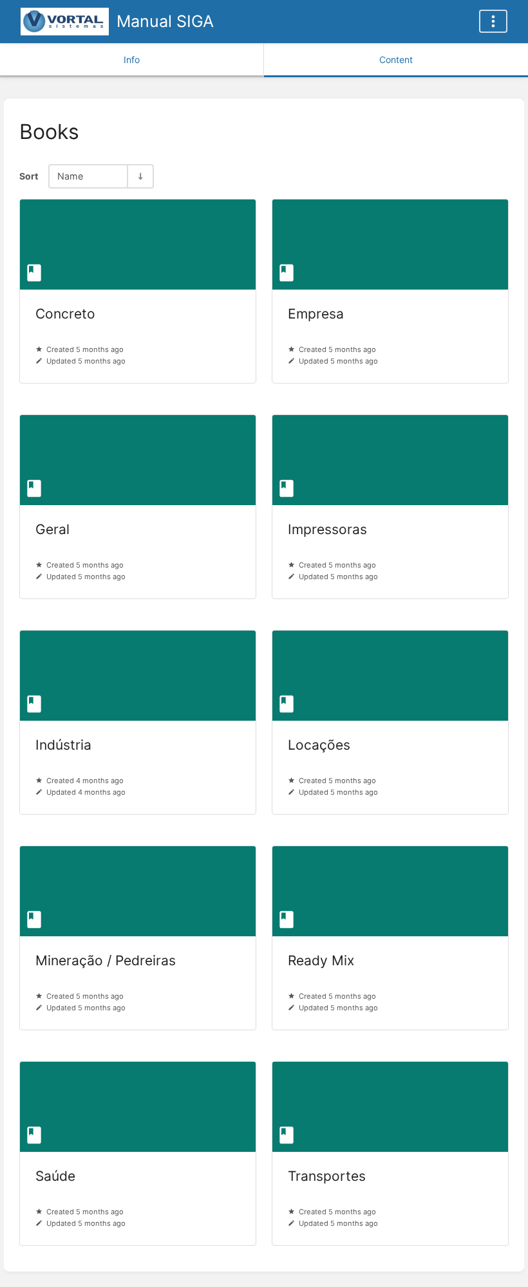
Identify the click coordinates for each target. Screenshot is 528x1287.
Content (396, 59)
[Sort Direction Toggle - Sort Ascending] (140, 176)
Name (70, 176)
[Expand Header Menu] (493, 21)
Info (132, 59)
